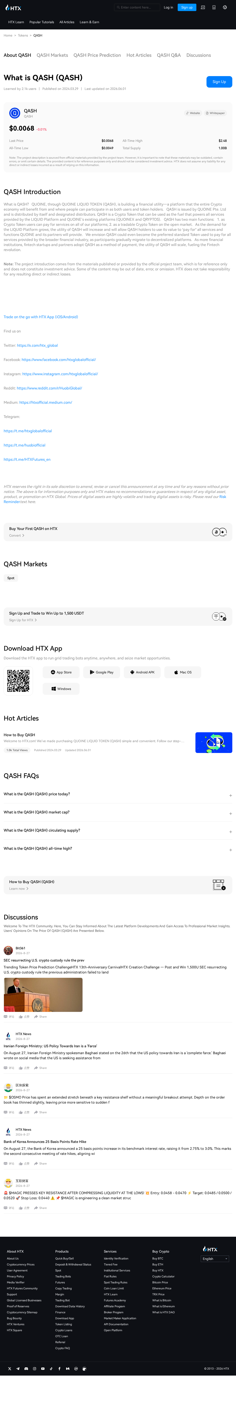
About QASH (17, 55)
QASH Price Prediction (97, 55)
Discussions (198, 55)
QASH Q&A (169, 55)
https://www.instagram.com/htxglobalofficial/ (60, 374)
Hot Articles (139, 55)
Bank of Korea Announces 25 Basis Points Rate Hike (45, 1142)
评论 (11, 1016)
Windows (64, 689)
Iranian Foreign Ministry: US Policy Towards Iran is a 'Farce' (50, 1046)
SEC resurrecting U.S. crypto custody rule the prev (44, 960)
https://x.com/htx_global (37, 345)
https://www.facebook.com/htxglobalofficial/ (59, 360)
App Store (64, 672)
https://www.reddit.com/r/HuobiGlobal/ (49, 388)
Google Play (104, 672)
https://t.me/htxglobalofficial (28, 431)
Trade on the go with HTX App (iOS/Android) (41, 317)
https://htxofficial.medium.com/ (45, 402)
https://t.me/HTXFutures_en (27, 459)
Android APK (145, 672)
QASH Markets (52, 55)
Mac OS (186, 672)
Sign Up (219, 82)
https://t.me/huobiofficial (24, 445)
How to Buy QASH (19, 735)
